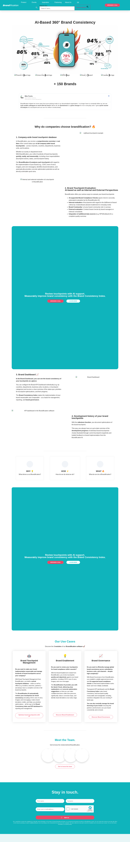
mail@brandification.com (35, 822)
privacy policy (69, 824)
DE (78, 2)
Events (34, 2)
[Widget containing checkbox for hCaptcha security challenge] (79, 809)
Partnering (58, 2)
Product (23, 2)
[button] (36, 7)
